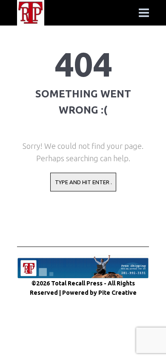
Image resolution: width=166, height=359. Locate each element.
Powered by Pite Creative (99, 292)
